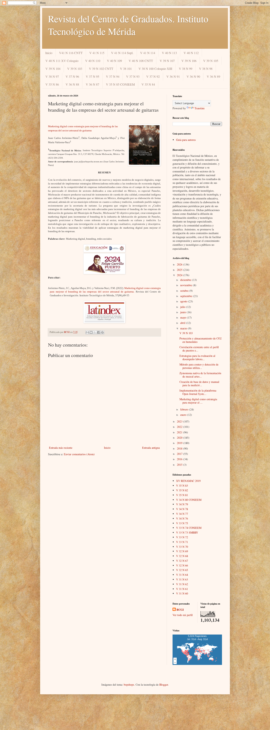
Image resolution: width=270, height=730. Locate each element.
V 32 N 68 (182, 556)
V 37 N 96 (72, 76)
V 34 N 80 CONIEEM (188, 500)
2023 (180, 421)
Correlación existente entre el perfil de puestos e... (199, 348)
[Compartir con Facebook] (99, 332)
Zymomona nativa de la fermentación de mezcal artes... (200, 374)
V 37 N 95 (92, 76)
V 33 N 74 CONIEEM (188, 528)
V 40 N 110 (92, 61)
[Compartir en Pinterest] (102, 332)
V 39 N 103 (74, 68)
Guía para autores (186, 140)
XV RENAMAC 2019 (188, 481)
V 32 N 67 (182, 561)
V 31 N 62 (182, 584)
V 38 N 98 (205, 68)
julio (183, 307)
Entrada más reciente (60, 448)
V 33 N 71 (182, 542)
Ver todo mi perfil (183, 615)
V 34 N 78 (182, 509)
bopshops (129, 684)
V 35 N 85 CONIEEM (120, 84)
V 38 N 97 (52, 76)
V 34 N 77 (182, 514)
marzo (184, 328)
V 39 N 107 (167, 61)
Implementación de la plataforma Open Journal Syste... (197, 392)
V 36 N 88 (72, 84)
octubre (184, 291)
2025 (180, 270)
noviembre (186, 285)
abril (183, 323)
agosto (184, 301)
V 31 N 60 (182, 593)
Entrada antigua (151, 448)
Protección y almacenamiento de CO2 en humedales (200, 340)
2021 (180, 432)
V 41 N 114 (147, 53)
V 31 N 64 (182, 575)
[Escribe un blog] (91, 332)
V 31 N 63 (182, 579)
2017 (180, 454)
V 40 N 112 (191, 53)
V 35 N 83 (182, 485)
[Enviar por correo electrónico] (87, 332)
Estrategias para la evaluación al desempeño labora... (197, 357)
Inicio (48, 53)
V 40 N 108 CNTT (141, 61)
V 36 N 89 (213, 76)
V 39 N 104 (52, 68)
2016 (180, 459)
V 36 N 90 (193, 76)
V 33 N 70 (182, 547)
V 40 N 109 (114, 61)
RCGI (180, 610)
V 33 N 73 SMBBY (187, 532)
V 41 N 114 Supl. (122, 53)
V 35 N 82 (182, 490)
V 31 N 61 (182, 589)
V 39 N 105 (210, 61)
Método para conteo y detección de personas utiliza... (198, 366)
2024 (180, 275)
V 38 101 (126, 68)
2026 (180, 264)
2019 (180, 443)
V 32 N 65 (182, 570)
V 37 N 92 (153, 76)
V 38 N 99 (185, 68)
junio (183, 312)
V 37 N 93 (133, 76)
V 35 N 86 (52, 84)
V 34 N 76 (182, 518)
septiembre (186, 296)
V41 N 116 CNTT (71, 53)
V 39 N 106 (188, 61)
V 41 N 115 (96, 53)
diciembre (186, 280)
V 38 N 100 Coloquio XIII (155, 68)
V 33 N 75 (182, 523)
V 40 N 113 (169, 53)
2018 (180, 448)
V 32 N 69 (182, 551)
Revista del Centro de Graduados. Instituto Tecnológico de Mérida (128, 24)
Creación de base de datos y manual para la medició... (199, 383)
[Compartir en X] (95, 332)
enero (183, 415)
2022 (180, 427)
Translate (199, 108)
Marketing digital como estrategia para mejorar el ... (198, 400)
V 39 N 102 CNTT (101, 68)
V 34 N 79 (182, 504)
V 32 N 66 (182, 565)
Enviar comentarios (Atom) (79, 454)
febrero (184, 409)
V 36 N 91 (173, 76)
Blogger (163, 684)
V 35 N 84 (148, 84)
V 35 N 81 (182, 495)
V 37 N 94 (112, 76)
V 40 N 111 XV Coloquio (61, 61)
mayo (183, 317)
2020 (180, 437)
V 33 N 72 (182, 537)
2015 (180, 464)
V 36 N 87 (92, 84)
